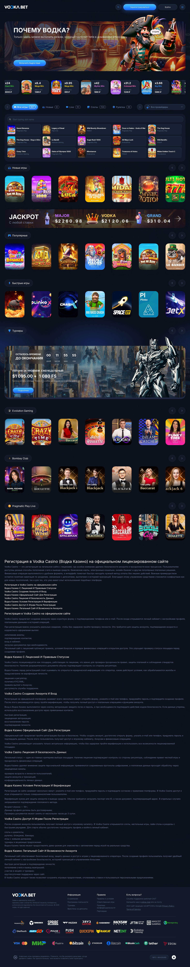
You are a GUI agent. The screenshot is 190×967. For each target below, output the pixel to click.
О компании (72, 899)
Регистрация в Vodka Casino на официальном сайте (31, 584)
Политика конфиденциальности (106, 906)
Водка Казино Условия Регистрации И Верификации (31, 601)
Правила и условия (105, 899)
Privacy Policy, (168, 906)
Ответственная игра (105, 902)
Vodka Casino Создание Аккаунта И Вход (25, 591)
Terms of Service (133, 909)
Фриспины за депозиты (77, 909)
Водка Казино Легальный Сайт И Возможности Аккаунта (33, 608)
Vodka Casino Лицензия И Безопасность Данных (29, 598)
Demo (14, 204)
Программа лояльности (77, 902)
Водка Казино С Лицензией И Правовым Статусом (30, 588)
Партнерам (102, 911)
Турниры (71, 905)
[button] (7, 107)
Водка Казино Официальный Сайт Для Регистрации (31, 595)
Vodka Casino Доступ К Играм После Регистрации (30, 605)
